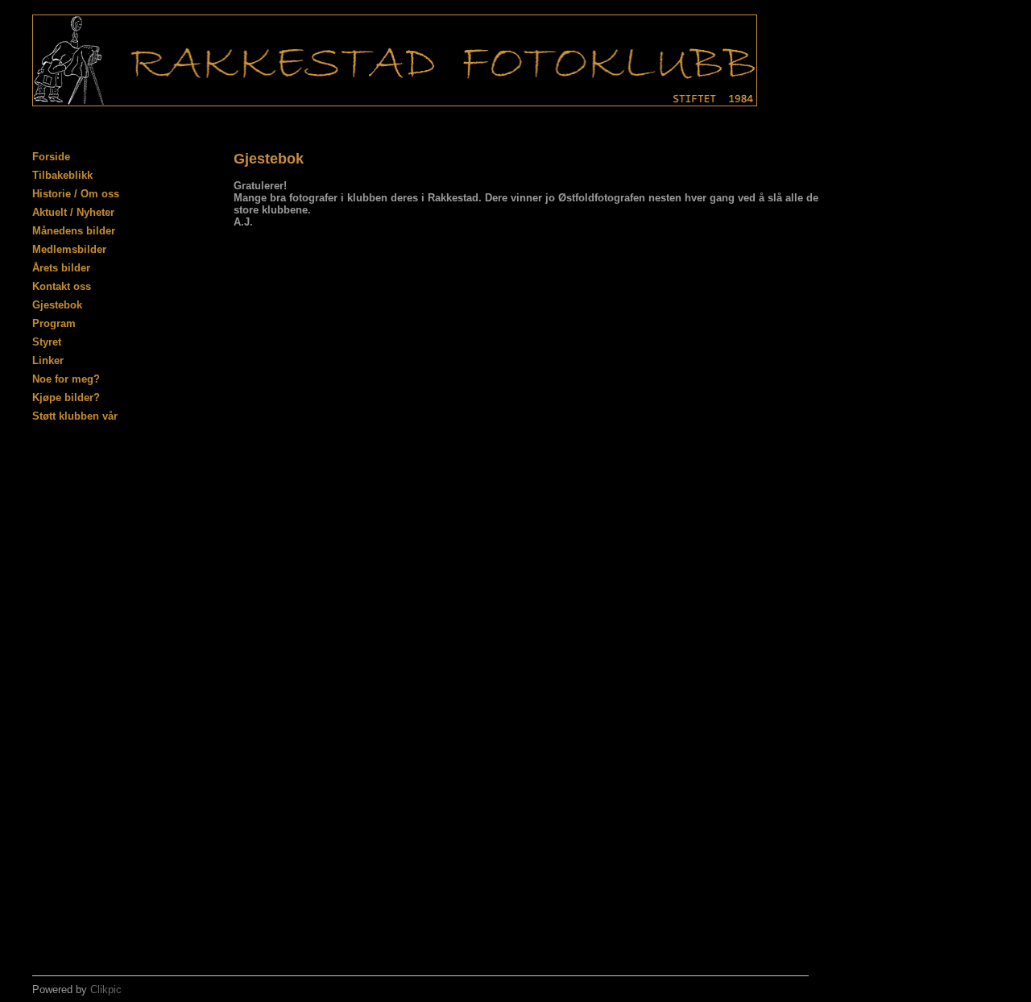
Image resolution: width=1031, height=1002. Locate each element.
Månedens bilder (73, 231)
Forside (51, 157)
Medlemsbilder (69, 249)
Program (54, 323)
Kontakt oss (61, 286)
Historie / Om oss (75, 194)
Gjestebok (57, 305)
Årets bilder (61, 268)
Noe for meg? (66, 379)
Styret (46, 342)
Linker (48, 360)
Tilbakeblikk (62, 175)
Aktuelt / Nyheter (73, 212)
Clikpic (106, 989)
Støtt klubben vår (75, 416)
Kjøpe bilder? (66, 397)
